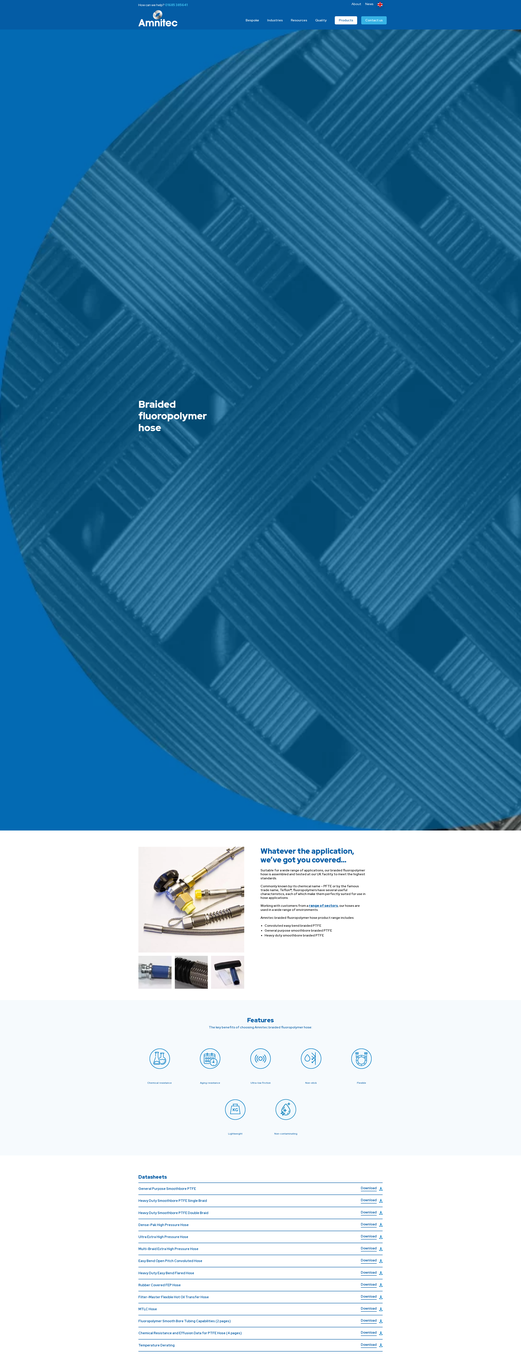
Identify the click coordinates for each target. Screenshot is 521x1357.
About (356, 4)
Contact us (374, 20)
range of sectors (323, 906)
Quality (321, 20)
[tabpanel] (260, 423)
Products (346, 20)
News (369, 4)
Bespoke (252, 20)
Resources (299, 20)
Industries (275, 20)
